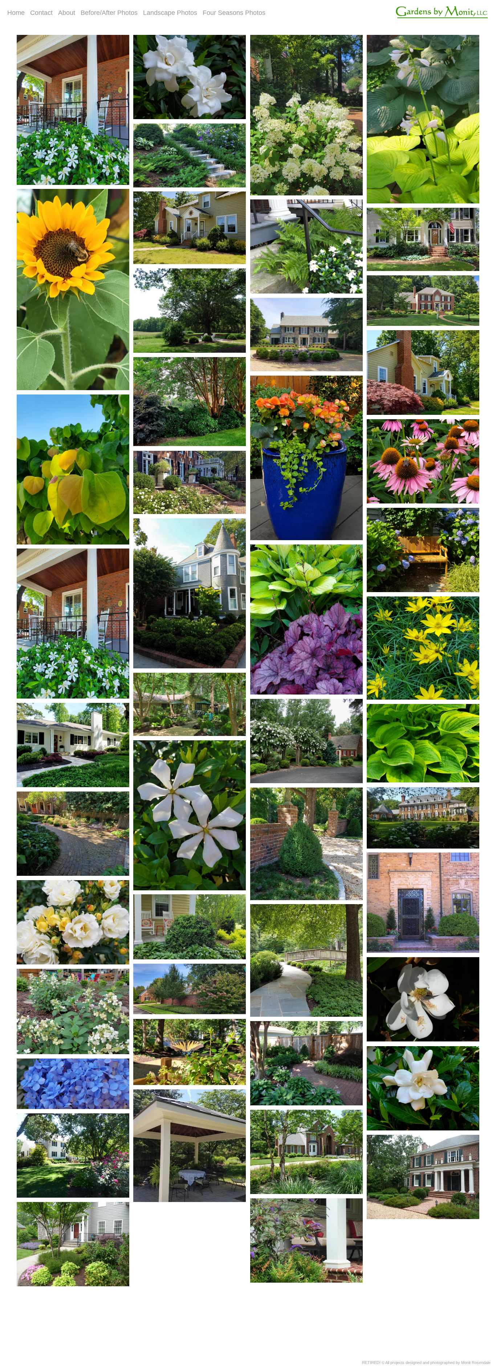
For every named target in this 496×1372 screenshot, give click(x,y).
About (66, 12)
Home (16, 12)
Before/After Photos (109, 12)
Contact (41, 12)
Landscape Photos (170, 12)
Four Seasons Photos (234, 12)
